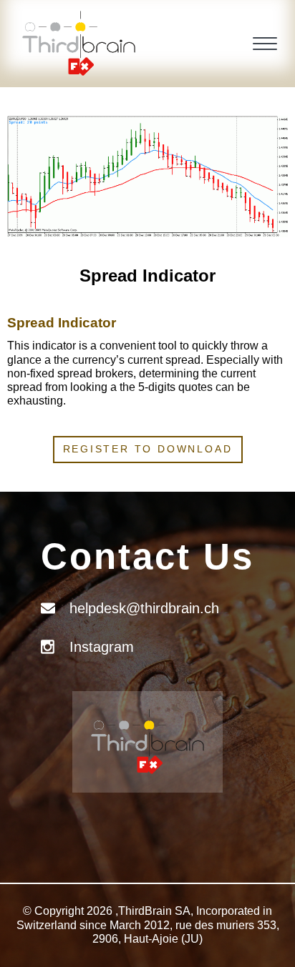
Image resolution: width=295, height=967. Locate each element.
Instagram (101, 647)
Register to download (148, 449)
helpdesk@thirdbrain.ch (144, 608)
